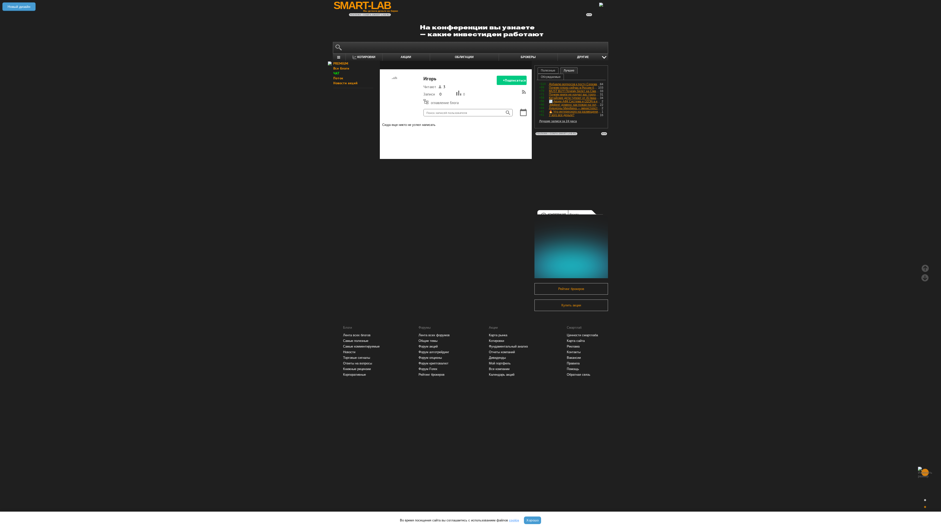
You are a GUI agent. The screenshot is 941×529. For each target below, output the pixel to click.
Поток (338, 78)
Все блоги (341, 68)
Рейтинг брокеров (571, 289)
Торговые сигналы (356, 358)
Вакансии (574, 358)
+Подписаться (514, 80)
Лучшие (569, 70)
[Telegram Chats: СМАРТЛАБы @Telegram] (431, 141)
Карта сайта (576, 341)
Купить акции (571, 305)
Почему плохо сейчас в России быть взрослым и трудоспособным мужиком (573, 87)
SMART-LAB (362, 5)
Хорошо (532, 520)
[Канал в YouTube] (481, 141)
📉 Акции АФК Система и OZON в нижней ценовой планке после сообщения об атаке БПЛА (575, 101)
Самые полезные (355, 341)
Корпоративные (354, 374)
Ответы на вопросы (357, 363)
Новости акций (345, 83)
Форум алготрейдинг (434, 352)
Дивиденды (497, 358)
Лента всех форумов (434, 335)
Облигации (464, 57)
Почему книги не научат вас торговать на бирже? (574, 94)
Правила (573, 363)
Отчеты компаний (502, 352)
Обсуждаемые (551, 77)
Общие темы (428, 341)
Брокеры (528, 57)
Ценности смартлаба (582, 335)
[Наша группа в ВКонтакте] (464, 141)
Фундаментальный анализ (508, 346)
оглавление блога (445, 102)
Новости (349, 352)
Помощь (573, 369)
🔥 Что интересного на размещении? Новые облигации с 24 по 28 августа (575, 111)
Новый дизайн (19, 7)
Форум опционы (430, 358)
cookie (514, 520)
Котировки (496, 341)
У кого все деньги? (561, 115)
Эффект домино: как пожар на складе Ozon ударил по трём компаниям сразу (574, 105)
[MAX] (447, 141)
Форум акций (428, 346)
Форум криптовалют (433, 363)
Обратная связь (578, 374)
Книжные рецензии (357, 369)
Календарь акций (501, 374)
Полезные (548, 70)
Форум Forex (428, 369)
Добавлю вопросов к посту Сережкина (574, 84)
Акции (406, 57)
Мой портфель (500, 363)
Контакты (574, 352)
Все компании (499, 369)
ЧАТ (336, 73)
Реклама (573, 346)
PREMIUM (340, 63)
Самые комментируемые (361, 346)
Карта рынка (498, 335)
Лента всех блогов (357, 335)
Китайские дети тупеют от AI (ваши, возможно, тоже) (574, 98)
